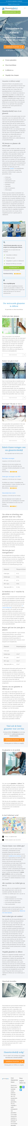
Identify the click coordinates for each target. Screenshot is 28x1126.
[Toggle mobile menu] (25, 8)
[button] (14, 836)
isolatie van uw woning (15, 856)
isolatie (12, 168)
